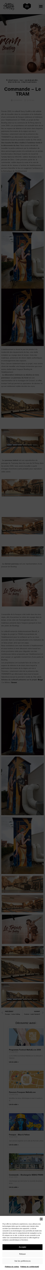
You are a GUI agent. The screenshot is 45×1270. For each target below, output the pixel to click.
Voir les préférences (22, 1261)
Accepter (22, 1247)
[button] (41, 1219)
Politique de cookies (12, 1267)
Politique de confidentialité (29, 1267)
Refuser (22, 1254)
